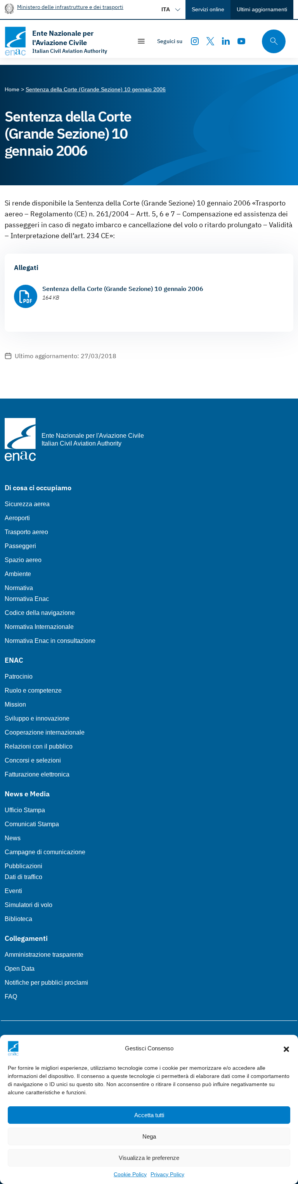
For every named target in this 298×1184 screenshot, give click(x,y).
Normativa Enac (27, 598)
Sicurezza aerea (27, 504)
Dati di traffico (23, 877)
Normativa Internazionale (39, 626)
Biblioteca (18, 919)
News (13, 838)
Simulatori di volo (28, 905)
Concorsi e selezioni (33, 760)
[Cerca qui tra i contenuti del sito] (271, 41)
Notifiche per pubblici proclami (46, 982)
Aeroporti (17, 518)
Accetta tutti (149, 1115)
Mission (15, 704)
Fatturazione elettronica (37, 774)
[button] (286, 1048)
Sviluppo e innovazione (37, 718)
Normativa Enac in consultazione (50, 640)
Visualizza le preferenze (149, 1157)
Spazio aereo (23, 560)
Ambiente (18, 574)
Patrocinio (19, 676)
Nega (149, 1136)
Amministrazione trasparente (44, 954)
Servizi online (208, 9)
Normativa (19, 588)
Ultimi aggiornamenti (262, 9)
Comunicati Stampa (32, 824)
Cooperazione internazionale (45, 732)
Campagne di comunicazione (45, 852)
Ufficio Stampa (25, 810)
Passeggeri (20, 546)
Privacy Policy (167, 1174)
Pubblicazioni (23, 866)
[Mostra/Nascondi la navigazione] (141, 41)
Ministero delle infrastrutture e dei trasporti (70, 6)
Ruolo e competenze (33, 690)
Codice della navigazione (40, 612)
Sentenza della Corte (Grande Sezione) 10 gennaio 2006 (122, 289)
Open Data (20, 968)
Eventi (13, 891)
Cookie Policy (130, 1174)
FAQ (11, 996)
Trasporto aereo (26, 532)
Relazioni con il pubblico (39, 746)
